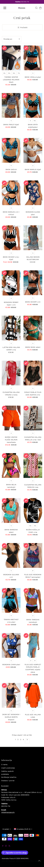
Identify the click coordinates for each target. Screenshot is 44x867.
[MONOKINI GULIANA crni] (11, 555)
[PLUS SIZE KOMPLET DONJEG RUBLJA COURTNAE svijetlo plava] (32, 645)
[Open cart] (40, 8)
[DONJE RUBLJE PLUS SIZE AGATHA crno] (32, 373)
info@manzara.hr (8, 812)
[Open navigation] (7, 8)
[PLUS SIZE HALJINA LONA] (32, 695)
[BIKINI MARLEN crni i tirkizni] (11, 192)
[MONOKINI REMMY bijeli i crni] (11, 282)
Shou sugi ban (35, 861)
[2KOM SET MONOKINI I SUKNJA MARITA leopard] (11, 695)
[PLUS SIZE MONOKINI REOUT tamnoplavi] (32, 555)
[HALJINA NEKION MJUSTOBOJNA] (32, 237)
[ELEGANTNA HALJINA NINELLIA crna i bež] (32, 418)
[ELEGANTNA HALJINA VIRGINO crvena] (11, 373)
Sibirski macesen (8, 861)
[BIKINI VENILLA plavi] (32, 58)
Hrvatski (5, 829)
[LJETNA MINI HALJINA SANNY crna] (11, 328)
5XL (9, 73)
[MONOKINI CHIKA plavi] (11, 645)
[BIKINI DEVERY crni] (32, 282)
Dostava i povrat (7, 780)
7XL (19, 73)
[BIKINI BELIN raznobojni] (11, 465)
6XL (14, 73)
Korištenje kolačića (8, 777)
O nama (4, 764)
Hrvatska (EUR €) (24, 829)
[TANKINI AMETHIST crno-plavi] (11, 600)
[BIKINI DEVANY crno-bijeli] (11, 237)
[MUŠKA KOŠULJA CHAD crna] (32, 510)
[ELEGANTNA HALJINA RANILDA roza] (32, 465)
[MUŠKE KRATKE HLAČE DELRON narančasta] (11, 418)
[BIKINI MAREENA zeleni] (11, 510)
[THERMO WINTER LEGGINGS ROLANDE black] (11, 58)
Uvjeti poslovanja (8, 768)
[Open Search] (36, 8)
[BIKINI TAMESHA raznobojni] (32, 600)
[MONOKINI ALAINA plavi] (32, 192)
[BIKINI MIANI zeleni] (32, 328)
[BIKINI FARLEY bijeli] (11, 105)
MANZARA (24, 858)
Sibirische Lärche (23, 861)
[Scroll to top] (39, 862)
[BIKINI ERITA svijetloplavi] (32, 105)
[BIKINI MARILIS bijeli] (32, 150)
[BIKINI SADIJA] (11, 150)
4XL (4, 73)
